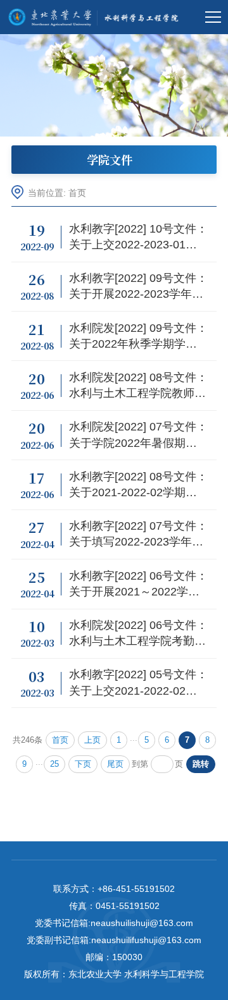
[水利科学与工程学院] (96, 17)
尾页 (115, 764)
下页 (83, 764)
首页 (77, 193)
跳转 (201, 764)
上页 (92, 740)
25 (54, 764)
